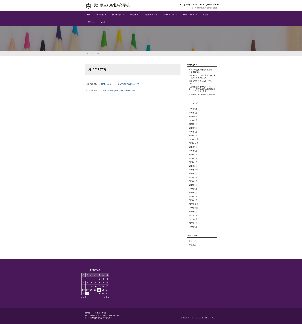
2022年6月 (193, 219)
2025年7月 (193, 154)
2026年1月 (193, 135)
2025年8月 (193, 151)
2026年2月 (193, 132)
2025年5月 (193, 158)
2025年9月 (193, 147)
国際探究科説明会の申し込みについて (202, 82)
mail (103, 22)
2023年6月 (193, 189)
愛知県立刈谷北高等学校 (111, 5)
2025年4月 (193, 162)
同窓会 (205, 15)
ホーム (88, 15)
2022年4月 (193, 223)
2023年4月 (193, 193)
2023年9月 (193, 181)
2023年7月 (193, 185)
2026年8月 (193, 109)
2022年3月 (193, 227)
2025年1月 (193, 166)
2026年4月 (193, 124)
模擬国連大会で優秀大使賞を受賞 (202, 94)
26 (87, 293)
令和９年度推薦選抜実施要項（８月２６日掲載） (202, 71)
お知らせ (192, 241)
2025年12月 (193, 139)
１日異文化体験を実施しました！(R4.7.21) (118, 90)
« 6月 (83, 297)
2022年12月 (193, 204)
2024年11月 (193, 170)
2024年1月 (193, 177)
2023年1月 (193, 200)
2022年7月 (193, 215)
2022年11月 (193, 208)
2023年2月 (193, 196)
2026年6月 (193, 116)
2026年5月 (193, 120)
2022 (97, 53)
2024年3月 (193, 174)
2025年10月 (193, 143)
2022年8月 (193, 212)
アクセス (91, 22)
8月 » (106, 297)
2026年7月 (193, 113)
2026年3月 (193, 128)
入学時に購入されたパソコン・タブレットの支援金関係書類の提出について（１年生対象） (202, 89)
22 (99, 290)
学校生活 (192, 245)
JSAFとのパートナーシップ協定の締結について (120, 84)
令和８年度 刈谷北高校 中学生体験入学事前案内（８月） (202, 76)
